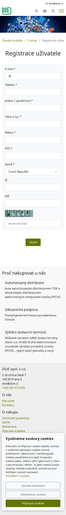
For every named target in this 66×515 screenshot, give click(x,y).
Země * (10, 164)
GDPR (6, 422)
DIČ (7, 196)
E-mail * (10, 69)
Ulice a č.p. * (13, 117)
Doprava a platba (13, 431)
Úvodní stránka (12, 40)
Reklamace (9, 427)
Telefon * (11, 85)
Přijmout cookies (33, 503)
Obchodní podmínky (15, 418)
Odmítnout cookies (33, 494)
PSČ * (8, 148)
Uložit (33, 242)
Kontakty (8, 405)
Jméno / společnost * (19, 101)
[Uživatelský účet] (36, 10)
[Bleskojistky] (6, 11)
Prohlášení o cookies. (18, 476)
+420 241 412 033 (13, 388)
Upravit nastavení (33, 486)
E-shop (32, 40)
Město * (10, 132)
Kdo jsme (8, 401)
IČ (6, 180)
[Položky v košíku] (44, 10)
